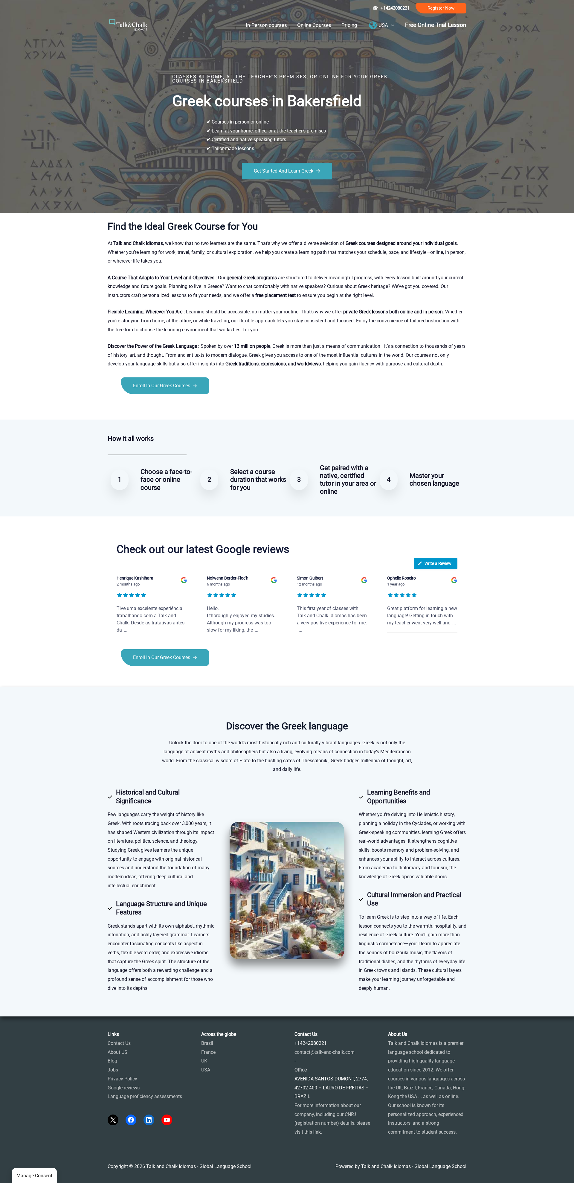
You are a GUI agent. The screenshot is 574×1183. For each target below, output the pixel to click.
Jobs (113, 1070)
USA (205, 1070)
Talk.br (129, 407)
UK (204, 1061)
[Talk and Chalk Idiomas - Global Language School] (128, 25)
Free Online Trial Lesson (435, 25)
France (208, 1052)
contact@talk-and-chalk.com (324, 1052)
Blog (112, 1061)
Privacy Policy (122, 1079)
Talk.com (147, 407)
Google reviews (124, 1088)
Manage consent (34, 1176)
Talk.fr (114, 407)
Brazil (207, 1043)
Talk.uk (166, 407)
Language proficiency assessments (145, 1096)
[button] (441, 8)
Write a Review (438, 563)
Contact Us (119, 1043)
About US (117, 1052)
